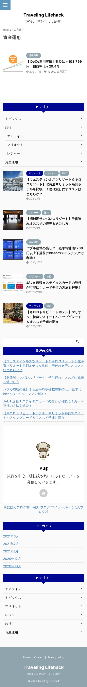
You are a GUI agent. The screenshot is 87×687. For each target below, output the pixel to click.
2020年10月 (12, 566)
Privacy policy (56, 657)
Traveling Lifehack (43, 15)
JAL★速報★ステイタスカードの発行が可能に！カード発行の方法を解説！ (43, 403)
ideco (51, 71)
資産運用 (62, 71)
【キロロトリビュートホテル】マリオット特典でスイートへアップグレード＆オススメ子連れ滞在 (53, 317)
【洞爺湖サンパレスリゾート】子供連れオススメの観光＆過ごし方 (43, 379)
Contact (38, 657)
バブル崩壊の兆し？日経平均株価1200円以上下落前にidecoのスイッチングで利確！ (55, 253)
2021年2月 (11, 544)
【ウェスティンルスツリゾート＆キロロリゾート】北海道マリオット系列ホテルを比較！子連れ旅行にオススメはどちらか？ (43, 365)
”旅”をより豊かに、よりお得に (43, 674)
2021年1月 (10, 551)
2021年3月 (11, 536)
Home (26, 657)
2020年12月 (12, 559)
